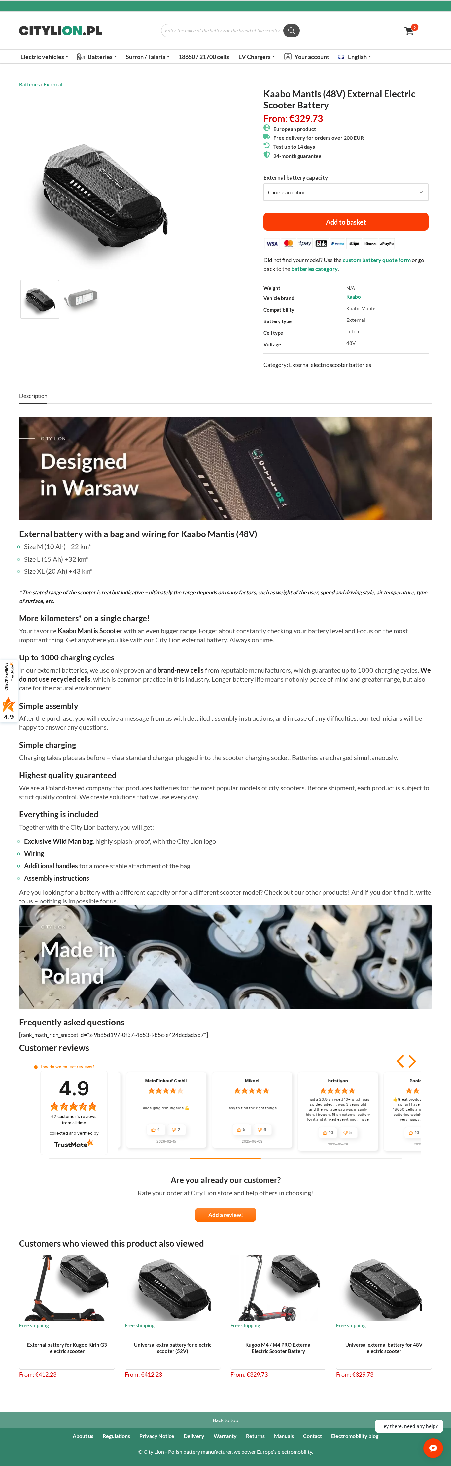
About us (83, 1436)
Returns (255, 1436)
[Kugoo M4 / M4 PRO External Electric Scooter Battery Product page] (278, 1288)
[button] (67, 56)
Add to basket (346, 222)
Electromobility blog (354, 1436)
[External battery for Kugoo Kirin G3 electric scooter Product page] (67, 1288)
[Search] (291, 30)
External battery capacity (295, 177)
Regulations (116, 1436)
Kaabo (353, 297)
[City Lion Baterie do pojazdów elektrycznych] (60, 30)
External (53, 84)
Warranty (225, 1436)
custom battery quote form (377, 260)
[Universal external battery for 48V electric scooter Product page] (384, 1288)
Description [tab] (33, 395)
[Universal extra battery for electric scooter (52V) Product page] (173, 1288)
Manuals (284, 1436)
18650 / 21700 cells (204, 56)
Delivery (194, 1436)
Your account (312, 56)
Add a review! (225, 1214)
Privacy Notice (156, 1436)
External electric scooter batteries (330, 364)
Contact (312, 1436)
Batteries (29, 84)
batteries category (314, 268)
